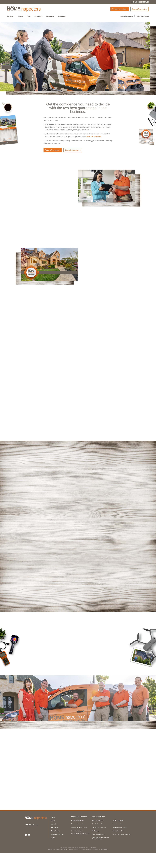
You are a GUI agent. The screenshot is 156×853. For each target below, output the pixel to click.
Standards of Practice (73, 847)
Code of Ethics (63, 847)
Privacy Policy (92, 847)
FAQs (29, 16)
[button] (119, 9)
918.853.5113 (144, 2)
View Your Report (143, 16)
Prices (20, 16)
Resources (50, 16)
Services (10, 16)
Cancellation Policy (84, 847)
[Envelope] (29, 835)
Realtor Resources (126, 16)
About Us (37, 16)
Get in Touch (62, 16)
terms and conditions (93, 136)
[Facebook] (26, 835)
